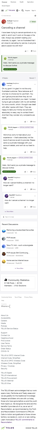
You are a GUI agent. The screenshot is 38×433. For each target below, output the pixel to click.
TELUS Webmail (7, 381)
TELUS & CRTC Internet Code (12, 355)
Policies (4, 326)
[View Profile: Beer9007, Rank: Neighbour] (5, 178)
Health (22, 2)
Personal (4, 2)
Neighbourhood (7, 338)
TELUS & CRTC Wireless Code (13, 361)
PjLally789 (19, 263)
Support (4, 333)
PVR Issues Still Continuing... (18, 253)
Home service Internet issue (17, 260)
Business (13, 2)
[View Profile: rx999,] (4, 246)
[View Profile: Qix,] (4, 231)
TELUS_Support (12, 57)
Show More (10, 211)
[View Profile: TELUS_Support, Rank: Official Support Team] (5, 128)
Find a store (5, 341)
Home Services (7, 15)
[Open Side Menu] (2, 10)
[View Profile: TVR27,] (4, 239)
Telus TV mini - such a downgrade (20, 245)
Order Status (6, 349)
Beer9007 (11, 177)
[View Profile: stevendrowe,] (4, 254)
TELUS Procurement (9, 378)
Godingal (9, 21)
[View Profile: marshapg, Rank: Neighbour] (4, 84)
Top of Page (18, 297)
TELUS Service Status (9, 328)
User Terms (5, 343)
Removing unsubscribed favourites (20, 230)
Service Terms (6, 346)
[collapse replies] (19, 82)
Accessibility (6, 318)
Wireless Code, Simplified (11, 363)
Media (3, 323)
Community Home (6, 297)
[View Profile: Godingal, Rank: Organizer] (3, 21)
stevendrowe (19, 255)
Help (2, 300)
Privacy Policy (28, 297)
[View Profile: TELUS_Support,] (5, 58)
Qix (16, 232)
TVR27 (17, 240)
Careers (4, 321)
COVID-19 (5, 351)
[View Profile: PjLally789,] (4, 261)
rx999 (16, 248)
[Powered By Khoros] (19, 306)
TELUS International (9, 375)
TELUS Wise (6, 383)
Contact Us (5, 335)
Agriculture (30, 2)
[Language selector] (18, 10)
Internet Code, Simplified (10, 358)
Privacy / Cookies (8, 366)
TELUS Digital (6, 373)
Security (4, 369)
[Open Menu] (35, 15)
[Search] (22, 10)
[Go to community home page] (10, 11)
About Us (4, 315)
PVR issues (11, 238)
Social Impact (6, 6)
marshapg (9, 83)
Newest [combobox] (33, 78)
